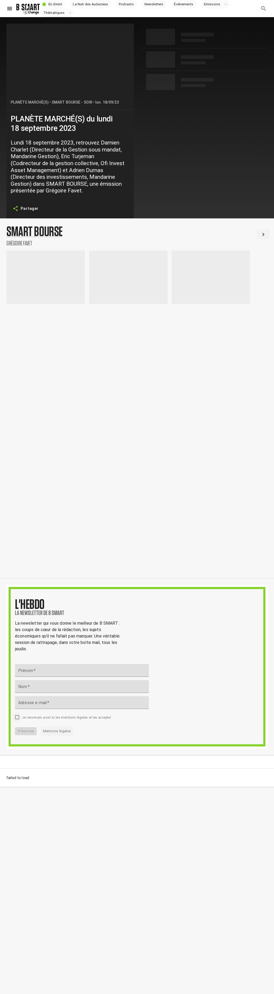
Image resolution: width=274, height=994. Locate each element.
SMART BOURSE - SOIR (72, 102)
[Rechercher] (264, 9)
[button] (52, 4)
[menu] (9, 8)
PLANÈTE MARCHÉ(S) (30, 102)
